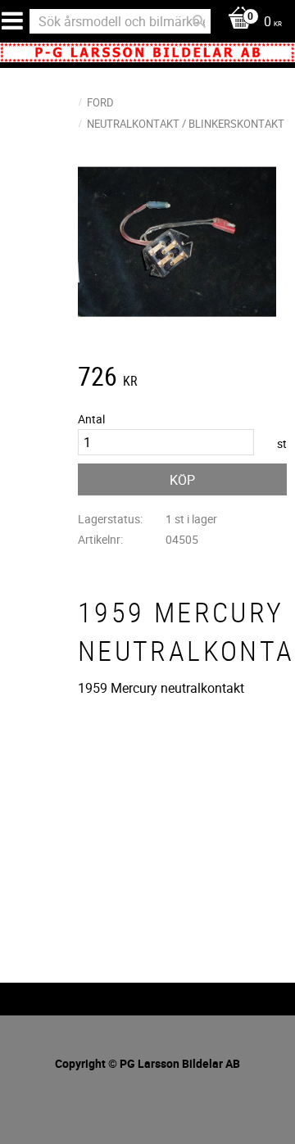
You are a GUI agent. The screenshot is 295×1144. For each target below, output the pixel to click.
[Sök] (199, 21)
